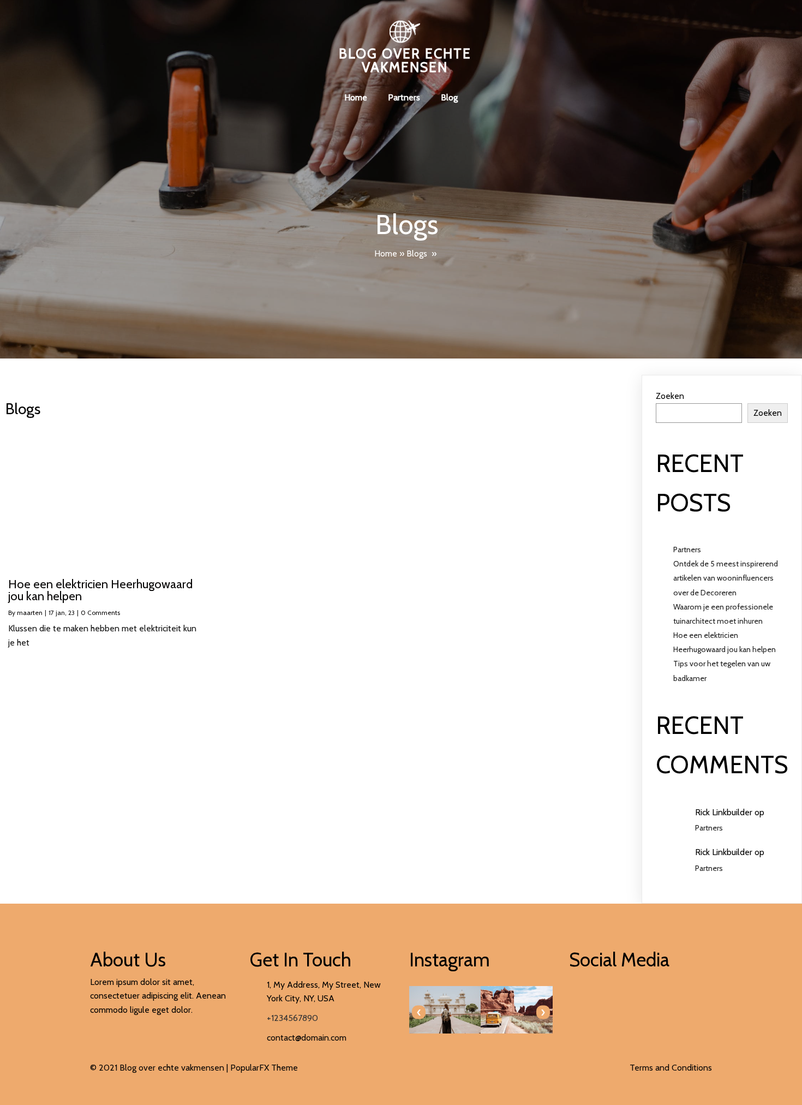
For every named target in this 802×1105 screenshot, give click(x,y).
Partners (404, 97)
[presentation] (419, 1012)
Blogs (416, 253)
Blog (449, 97)
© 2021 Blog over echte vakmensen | (160, 1067)
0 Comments (100, 612)
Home (355, 97)
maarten (30, 612)
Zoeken (670, 396)
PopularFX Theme (264, 1067)
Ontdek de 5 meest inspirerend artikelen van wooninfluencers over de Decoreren (725, 578)
